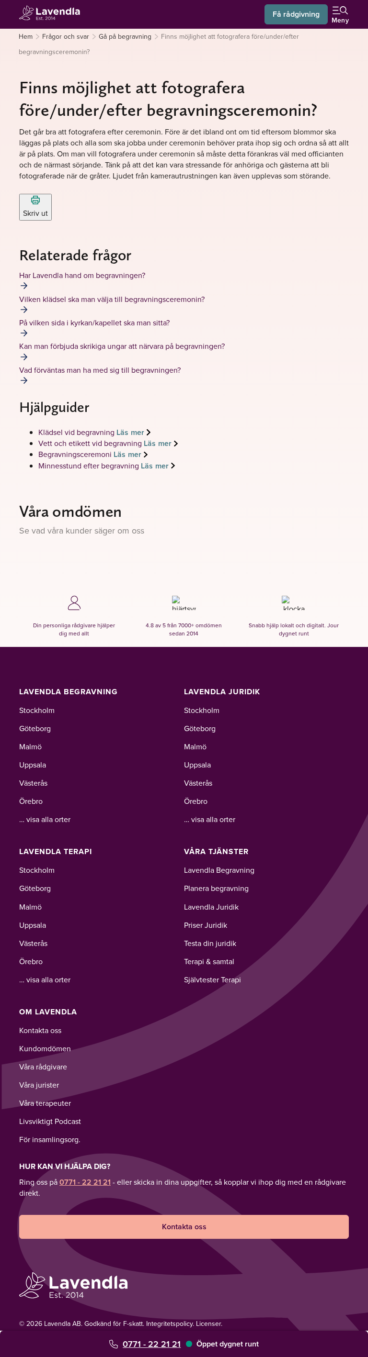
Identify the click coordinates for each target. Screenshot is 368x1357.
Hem (26, 36)
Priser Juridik (205, 925)
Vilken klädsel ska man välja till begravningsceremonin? (112, 299)
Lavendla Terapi (55, 851)
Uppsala (32, 764)
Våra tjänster (216, 851)
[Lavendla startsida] (52, 14)
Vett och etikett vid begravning (91, 443)
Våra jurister (39, 1084)
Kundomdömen (45, 1048)
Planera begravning (216, 888)
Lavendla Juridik (222, 691)
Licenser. (209, 1323)
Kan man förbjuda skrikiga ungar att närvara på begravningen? (122, 346)
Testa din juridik (210, 943)
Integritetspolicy (169, 1323)
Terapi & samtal (209, 961)
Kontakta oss (40, 1030)
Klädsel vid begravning (77, 432)
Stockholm (37, 710)
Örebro (31, 801)
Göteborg (35, 728)
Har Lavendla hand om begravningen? (82, 275)
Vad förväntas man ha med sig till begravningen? (100, 370)
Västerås (33, 783)
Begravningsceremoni (76, 454)
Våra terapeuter (45, 1103)
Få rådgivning (296, 14)
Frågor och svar (65, 36)
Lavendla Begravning (68, 691)
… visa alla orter (44, 819)
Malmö (30, 746)
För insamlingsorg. (49, 1139)
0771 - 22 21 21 (152, 1344)
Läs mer (130, 432)
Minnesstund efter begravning (89, 465)
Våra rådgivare (43, 1066)
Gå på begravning (125, 36)
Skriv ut (35, 213)
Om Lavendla (48, 1011)
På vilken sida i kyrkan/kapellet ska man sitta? (94, 322)
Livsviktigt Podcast (50, 1121)
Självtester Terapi (212, 979)
